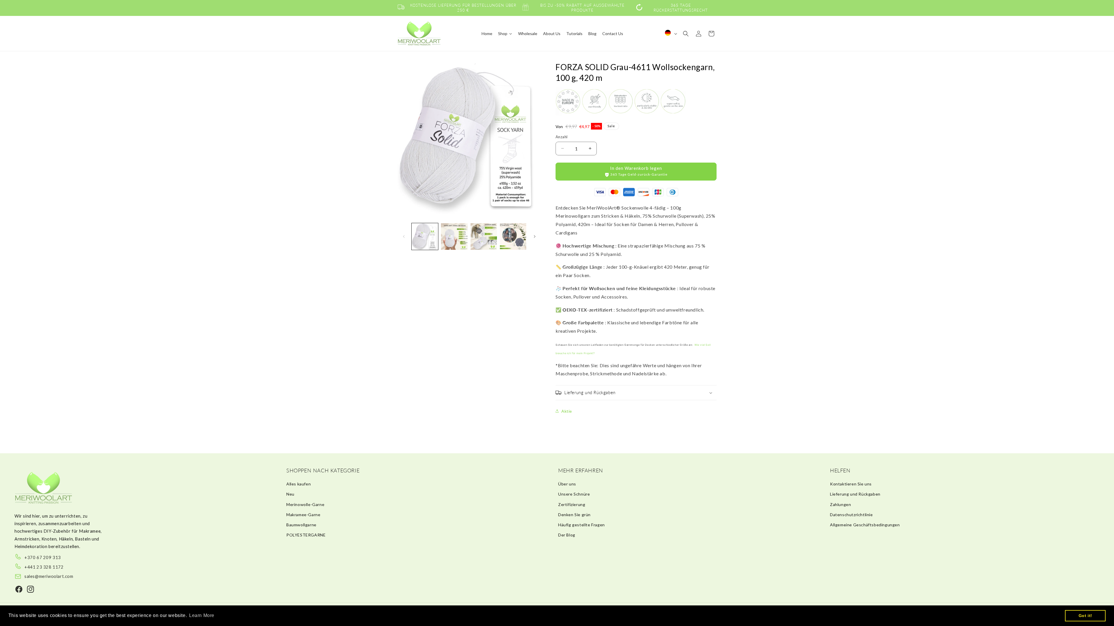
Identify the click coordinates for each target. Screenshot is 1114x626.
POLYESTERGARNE (305, 534)
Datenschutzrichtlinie (851, 514)
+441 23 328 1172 (44, 566)
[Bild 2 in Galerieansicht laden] (454, 236)
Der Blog (566, 534)
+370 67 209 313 (42, 557)
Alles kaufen (298, 483)
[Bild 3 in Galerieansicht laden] (484, 236)
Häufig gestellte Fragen (581, 524)
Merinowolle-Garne (305, 504)
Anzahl (561, 136)
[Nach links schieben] (403, 236)
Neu (290, 494)
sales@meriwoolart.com (48, 576)
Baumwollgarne (301, 524)
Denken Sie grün (574, 514)
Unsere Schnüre (574, 494)
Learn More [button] (201, 615)
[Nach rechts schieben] (534, 236)
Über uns (567, 483)
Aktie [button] (566, 411)
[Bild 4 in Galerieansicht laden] (513, 236)
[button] (685, 33)
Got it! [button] (1085, 615)
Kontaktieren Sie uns (851, 483)
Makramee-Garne (303, 514)
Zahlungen (840, 504)
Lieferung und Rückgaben (855, 494)
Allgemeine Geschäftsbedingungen (865, 524)
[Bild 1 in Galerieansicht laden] (425, 236)
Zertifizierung (571, 504)
